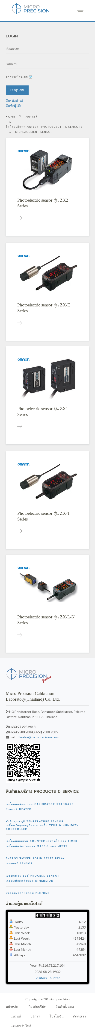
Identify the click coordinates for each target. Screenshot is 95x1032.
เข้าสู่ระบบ (17, 89)
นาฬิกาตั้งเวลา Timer (61, 841)
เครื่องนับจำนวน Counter (25, 841)
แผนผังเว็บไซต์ (21, 1026)
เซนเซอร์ (31, 116)
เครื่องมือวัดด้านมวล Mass (26, 846)
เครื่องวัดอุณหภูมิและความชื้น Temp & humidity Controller (42, 827)
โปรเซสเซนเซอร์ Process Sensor (33, 876)
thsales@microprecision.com (38, 737)
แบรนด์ (16, 1016)
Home (10, 116)
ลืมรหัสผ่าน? (14, 101)
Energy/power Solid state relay (35, 858)
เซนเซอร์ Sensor (19, 863)
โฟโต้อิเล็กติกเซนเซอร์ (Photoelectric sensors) (45, 126)
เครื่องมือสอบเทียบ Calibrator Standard (40, 804)
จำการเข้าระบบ (17, 77)
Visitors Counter (48, 978)
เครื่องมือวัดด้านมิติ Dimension (29, 881)
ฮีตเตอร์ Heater (18, 809)
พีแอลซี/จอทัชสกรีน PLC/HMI (27, 893)
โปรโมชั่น (56, 1016)
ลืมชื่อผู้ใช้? (13, 106)
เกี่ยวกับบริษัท (36, 1006)
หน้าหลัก (12, 1006)
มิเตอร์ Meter (57, 846)
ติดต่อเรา (79, 1016)
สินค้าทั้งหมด (65, 1006)
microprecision (59, 999)
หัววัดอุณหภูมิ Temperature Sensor (35, 821)
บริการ (35, 1016)
